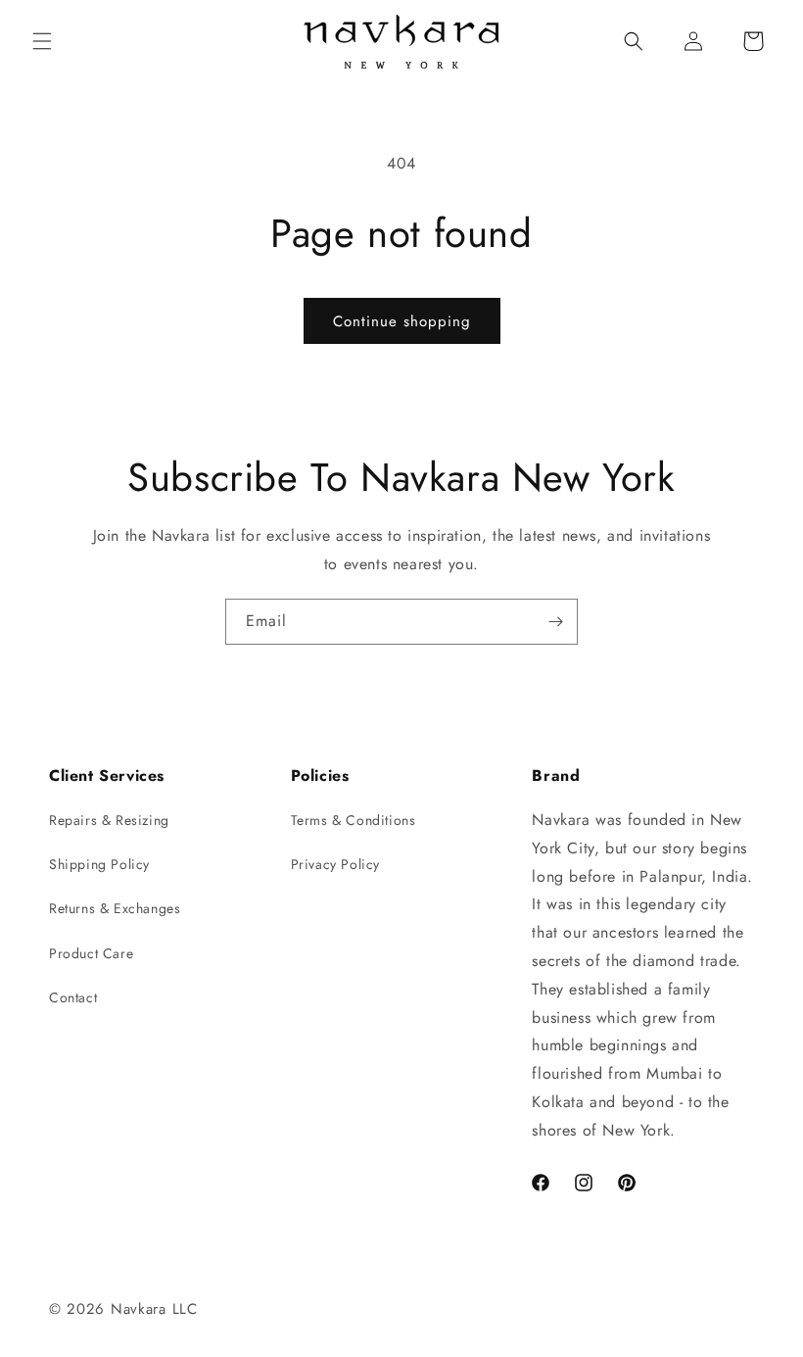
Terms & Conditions (353, 820)
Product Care (91, 953)
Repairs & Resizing (109, 820)
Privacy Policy (335, 864)
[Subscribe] (555, 622)
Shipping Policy (99, 864)
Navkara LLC (154, 1309)
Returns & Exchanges (114, 908)
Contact (73, 997)
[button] (42, 41)
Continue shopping (402, 321)
